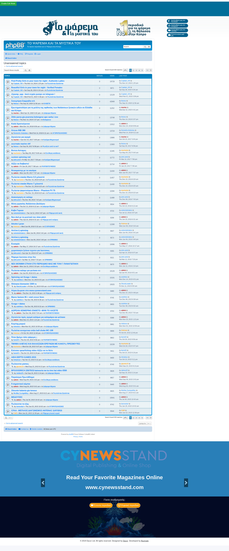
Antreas (17, 226)
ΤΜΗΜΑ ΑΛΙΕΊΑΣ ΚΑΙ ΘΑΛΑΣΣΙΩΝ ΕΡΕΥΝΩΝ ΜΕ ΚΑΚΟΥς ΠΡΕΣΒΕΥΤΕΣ (45, 344)
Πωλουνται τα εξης (20, 404)
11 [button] (147, 70)
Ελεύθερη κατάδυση (52, 153)
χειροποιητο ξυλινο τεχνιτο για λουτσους (30, 250)
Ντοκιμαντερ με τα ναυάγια (23, 170)
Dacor (125, 541)
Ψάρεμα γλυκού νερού (51, 413)
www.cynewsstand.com (114, 487)
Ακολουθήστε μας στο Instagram (178, 25)
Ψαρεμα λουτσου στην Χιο (23, 257)
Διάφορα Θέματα (50, 113)
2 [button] (133, 70)
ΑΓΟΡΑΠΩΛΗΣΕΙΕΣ (59, 133)
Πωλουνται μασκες (20, 364)
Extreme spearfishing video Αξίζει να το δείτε (32, 350)
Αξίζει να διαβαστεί (20, 164)
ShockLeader (21, 286)
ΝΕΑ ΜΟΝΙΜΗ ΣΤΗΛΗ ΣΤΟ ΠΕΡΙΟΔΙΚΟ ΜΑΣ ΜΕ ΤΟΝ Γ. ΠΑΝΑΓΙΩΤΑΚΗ (44, 264)
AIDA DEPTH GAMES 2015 (23, 357)
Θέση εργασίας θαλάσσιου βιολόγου (28, 204)
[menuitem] (20, 54)
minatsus (17, 360)
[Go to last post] (131, 81)
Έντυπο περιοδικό (102, 505)
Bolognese (47, 120)
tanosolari (20, 406)
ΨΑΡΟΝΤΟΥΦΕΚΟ (49, 166)
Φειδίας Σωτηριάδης (21, 393)
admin (16, 126)
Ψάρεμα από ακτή (55, 213)
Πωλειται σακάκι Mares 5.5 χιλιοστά (27, 177)
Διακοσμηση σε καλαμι (21, 197)
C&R (15, 413)
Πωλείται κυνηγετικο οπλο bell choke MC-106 (32, 330)
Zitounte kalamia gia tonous (24, 390)
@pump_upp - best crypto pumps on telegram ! (33, 94)
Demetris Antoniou (21, 133)
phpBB (71, 434)
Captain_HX (18, 83)
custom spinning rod (20, 157)
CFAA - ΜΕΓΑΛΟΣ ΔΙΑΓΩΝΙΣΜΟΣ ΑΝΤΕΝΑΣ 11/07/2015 (36, 410)
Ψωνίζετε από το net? (51, 146)
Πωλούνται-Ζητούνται (55, 83)
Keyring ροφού (18, 324)
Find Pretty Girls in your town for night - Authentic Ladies (37, 81)
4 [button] (139, 70)
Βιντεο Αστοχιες (18, 150)
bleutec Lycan (17, 224)
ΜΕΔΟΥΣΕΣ (16, 397)
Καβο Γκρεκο (17, 210)
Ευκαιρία (15, 244)
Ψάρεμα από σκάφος (50, 220)
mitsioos (17, 326)
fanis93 (16, 340)
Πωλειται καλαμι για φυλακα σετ (26, 270)
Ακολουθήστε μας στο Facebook (178, 21)
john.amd (17, 160)
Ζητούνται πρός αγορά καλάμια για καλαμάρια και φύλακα (38, 317)
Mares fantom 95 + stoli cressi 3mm (27, 297)
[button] (125, 70)
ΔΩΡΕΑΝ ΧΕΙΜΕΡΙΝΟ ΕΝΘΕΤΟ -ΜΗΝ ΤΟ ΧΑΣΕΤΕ (34, 310)
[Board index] (15, 45)
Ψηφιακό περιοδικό (129, 505)
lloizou (16, 104)
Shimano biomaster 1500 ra (23, 284)
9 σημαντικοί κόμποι (20, 384)
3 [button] (136, 70)
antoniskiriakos (19, 213)
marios (16, 113)
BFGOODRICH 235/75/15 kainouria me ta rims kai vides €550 (39, 370)
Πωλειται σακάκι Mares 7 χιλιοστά (27, 184)
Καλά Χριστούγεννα (20, 124)
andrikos (19, 280)
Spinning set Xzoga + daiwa (24, 277)
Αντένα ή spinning (19, 230)
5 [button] (142, 70)
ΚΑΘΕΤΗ (47, 104)
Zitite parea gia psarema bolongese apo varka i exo (34, 117)
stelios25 (19, 373)
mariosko (17, 153)
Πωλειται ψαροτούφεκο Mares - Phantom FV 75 (33, 190)
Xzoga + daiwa (18, 304)
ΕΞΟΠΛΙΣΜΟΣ (50, 226)
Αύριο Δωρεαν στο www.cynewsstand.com (31, 290)
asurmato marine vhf (20, 144)
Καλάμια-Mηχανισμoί (51, 140)
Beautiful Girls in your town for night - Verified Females (36, 87)
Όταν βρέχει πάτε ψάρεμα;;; (24, 337)
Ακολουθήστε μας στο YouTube (178, 30)
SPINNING (54, 240)
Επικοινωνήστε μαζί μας (177, 35)
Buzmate (145, 541)
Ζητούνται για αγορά (20, 137)
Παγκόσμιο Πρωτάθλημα (22, 377)
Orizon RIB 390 (18, 130)
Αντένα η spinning (19, 237)
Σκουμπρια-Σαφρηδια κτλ (23, 101)
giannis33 (20, 367)
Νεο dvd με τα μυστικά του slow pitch (28, 217)
